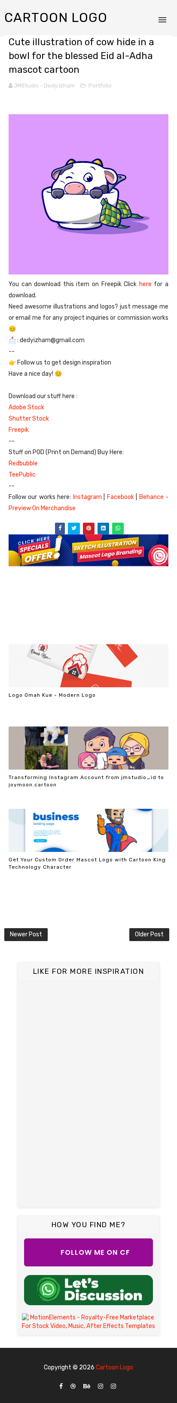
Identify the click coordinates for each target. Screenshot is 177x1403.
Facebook (121, 497)
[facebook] (61, 1387)
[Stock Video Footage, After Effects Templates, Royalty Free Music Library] (88, 1321)
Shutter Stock (29, 418)
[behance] (86, 1387)
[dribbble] (73, 1387)
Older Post (149, 934)
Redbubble (23, 463)
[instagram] (100, 1387)
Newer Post (26, 934)
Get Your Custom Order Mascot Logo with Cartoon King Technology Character (87, 863)
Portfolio (100, 85)
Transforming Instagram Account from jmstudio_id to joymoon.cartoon (86, 781)
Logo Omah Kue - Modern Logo (52, 695)
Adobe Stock (26, 407)
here (146, 284)
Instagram (88, 497)
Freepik (20, 429)
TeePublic (22, 474)
